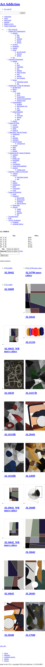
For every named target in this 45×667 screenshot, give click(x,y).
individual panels (22, 82)
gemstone (16, 46)
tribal (14, 186)
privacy (6, 661)
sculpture (16, 222)
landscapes (16, 205)
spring (19, 211)
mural (14, 50)
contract (15, 155)
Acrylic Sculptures (14, 220)
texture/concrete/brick (24, 99)
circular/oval (21, 143)
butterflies (20, 67)
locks (18, 95)
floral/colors (21, 200)
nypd (14, 190)
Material (3, 251)
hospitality (16, 160)
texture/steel (21, 97)
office (14, 157)
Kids (10, 218)
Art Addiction (10, 4)
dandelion (20, 201)
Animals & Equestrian (15, 59)
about (6, 653)
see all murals (21, 52)
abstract (15, 33)
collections (7, 16)
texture (19, 42)
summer (19, 213)
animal (19, 56)
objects (19, 117)
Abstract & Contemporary (17, 31)
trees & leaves (21, 203)
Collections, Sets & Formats (17, 132)
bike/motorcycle (22, 106)
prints (6, 18)
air (17, 63)
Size (3, 249)
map (18, 119)
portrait (19, 76)
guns (14, 181)
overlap (15, 145)
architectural (17, 87)
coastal (15, 125)
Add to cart (4, 255)
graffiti (15, 121)
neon (18, 114)
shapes (19, 41)
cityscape (20, 115)
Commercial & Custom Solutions (19, 153)
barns (18, 93)
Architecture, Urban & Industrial (19, 85)
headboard (16, 134)
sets (18, 84)
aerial (14, 194)
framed (15, 151)
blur (18, 35)
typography (16, 188)
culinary (15, 173)
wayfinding (16, 164)
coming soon (21, 170)
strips (14, 147)
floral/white (20, 198)
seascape (15, 127)
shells (14, 128)
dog (18, 69)
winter (19, 209)
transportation (17, 102)
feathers (19, 71)
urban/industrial (18, 112)
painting (19, 39)
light (18, 37)
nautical (15, 130)
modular (15, 138)
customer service (9, 657)
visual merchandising (19, 166)
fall (18, 215)
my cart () (7, 9)
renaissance (16, 185)
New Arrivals (12, 29)
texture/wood (21, 100)
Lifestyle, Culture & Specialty (18, 172)
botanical (16, 196)
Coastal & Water (13, 123)
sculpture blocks (18, 224)
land (18, 74)
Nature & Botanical (14, 192)
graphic (15, 48)
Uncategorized (13, 216)
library (15, 89)
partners (6, 22)
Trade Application (10, 26)
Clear (21, 251)
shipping (7, 655)
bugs (18, 65)
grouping (16, 140)
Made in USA (9, 24)
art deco (15, 44)
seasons (15, 207)
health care (16, 158)
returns (6, 659)
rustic (14, 91)
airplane (19, 104)
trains (18, 110)
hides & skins (21, 72)
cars (18, 108)
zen (14, 57)
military (15, 183)
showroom (7, 20)
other (14, 149)
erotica (15, 175)
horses (15, 80)
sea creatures (21, 78)
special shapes (17, 142)
